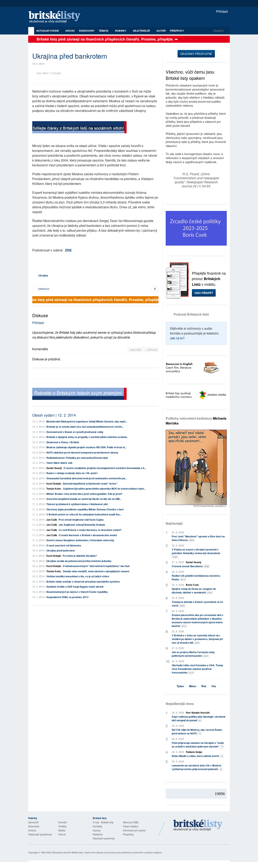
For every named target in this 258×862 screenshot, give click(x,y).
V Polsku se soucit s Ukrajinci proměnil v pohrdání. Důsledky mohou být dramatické (196, 553)
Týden (180, 686)
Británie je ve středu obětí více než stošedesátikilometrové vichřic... (85, 426)
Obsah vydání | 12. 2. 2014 (54, 415)
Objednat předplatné (196, 54)
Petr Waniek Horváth (198, 712)
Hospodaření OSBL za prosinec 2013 (67, 597)
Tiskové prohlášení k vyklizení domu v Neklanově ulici (77, 504)
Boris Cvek (192, 585)
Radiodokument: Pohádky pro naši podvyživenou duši (77, 458)
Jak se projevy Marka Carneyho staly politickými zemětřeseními (193, 654)
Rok (203, 686)
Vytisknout (43, 288)
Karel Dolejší (53, 483)
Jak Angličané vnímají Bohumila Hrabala (82, 524)
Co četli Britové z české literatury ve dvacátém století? (90, 530)
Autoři (161, 30)
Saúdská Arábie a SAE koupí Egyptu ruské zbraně (75, 586)
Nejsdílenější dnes (180, 703)
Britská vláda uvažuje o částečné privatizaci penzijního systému (83, 581)
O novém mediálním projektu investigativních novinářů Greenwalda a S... (104, 468)
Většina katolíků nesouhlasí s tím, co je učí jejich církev (77, 576)
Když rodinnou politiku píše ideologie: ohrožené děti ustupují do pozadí (199, 718)
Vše (213, 686)
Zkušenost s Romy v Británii (62, 442)
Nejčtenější (174, 523)
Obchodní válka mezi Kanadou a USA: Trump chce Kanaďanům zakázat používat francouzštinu (197, 668)
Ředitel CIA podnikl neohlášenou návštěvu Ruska (196, 577)
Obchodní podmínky (104, 838)
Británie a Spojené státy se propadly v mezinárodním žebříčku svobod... (87, 437)
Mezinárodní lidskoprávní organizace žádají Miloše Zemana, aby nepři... (86, 421)
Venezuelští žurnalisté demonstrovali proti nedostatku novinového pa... (86, 478)
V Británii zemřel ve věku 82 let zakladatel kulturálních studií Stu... (83, 514)
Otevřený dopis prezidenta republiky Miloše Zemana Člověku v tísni (84, 509)
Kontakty (97, 826)
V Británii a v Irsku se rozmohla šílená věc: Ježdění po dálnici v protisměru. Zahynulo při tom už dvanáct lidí (197, 639)
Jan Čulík (51, 519)
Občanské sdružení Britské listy (67, 852)
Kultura (32, 830)
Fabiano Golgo (194, 752)
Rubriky (121, 30)
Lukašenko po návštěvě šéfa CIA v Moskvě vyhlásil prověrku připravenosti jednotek (197, 767)
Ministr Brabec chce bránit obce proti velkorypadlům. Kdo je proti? (84, 494)
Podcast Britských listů (191, 314)
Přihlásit (221, 11)
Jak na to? (177, 338)
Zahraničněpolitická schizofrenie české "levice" (90, 483)
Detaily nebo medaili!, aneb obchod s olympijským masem (96, 571)
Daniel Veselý (54, 468)
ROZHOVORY (87, 30)
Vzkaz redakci (130, 826)
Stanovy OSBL (131, 822)
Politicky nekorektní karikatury (196, 420)
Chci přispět (204, 293)
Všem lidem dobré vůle (59, 463)
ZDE (68, 250)
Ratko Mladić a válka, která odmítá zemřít (197, 756)
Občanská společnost (40, 834)
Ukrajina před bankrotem (60, 550)
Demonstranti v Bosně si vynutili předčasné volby (74, 432)
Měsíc (192, 686)
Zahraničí (33, 822)
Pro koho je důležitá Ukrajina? (80, 556)
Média (61, 830)
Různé (62, 834)
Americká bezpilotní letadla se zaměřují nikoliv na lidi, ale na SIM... (83, 499)
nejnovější (136, 349)
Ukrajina (43, 275)
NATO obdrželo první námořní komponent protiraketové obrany (82, 452)
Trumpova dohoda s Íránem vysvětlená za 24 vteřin (197, 603)
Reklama (98, 834)
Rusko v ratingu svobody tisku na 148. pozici (71, 473)
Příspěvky (177, 30)
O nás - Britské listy (103, 822)
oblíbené (152, 349)
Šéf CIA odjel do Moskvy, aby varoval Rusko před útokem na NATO (197, 731)
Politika (62, 826)
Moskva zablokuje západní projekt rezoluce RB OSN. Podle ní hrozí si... (86, 447)
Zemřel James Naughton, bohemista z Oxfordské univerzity (80, 540)
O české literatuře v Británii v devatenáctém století (88, 535)
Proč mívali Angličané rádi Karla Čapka (81, 519)
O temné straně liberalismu (190, 566)
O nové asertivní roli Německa (63, 545)
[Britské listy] (79, 127)
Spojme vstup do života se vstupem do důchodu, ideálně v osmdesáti (194, 590)
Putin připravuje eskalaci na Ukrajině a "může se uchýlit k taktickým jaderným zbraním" (198, 744)
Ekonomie (33, 826)
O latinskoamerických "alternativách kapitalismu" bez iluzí (96, 566)
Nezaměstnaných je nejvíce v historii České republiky (77, 592)
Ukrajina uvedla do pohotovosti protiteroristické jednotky (78, 561)
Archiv (70, 30)
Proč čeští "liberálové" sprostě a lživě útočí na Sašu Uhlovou (198, 538)
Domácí (62, 822)
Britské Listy (198, 825)
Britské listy (56, 17)
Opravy (97, 830)
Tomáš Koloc (53, 488)
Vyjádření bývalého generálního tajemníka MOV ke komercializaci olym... (104, 488)
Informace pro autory (134, 830)
